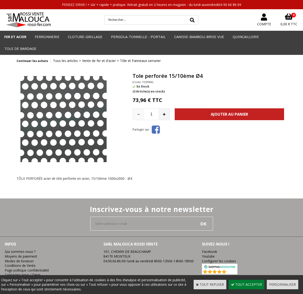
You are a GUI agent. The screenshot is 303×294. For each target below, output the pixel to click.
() (232, 272)
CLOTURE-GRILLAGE (85, 36)
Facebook (209, 251)
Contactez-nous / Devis (23, 274)
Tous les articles (65, 60)
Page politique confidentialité (27, 270)
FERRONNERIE (47, 36)
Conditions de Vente (20, 265)
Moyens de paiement (21, 256)
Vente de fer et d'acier (99, 60)
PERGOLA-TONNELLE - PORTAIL (138, 36)
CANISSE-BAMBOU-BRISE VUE (199, 36)
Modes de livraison (19, 261)
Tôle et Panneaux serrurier (140, 60)
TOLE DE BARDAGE (20, 48)
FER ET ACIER (15, 36)
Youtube (208, 256)
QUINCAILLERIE (246, 36)
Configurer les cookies (219, 261)
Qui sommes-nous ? (20, 251)
